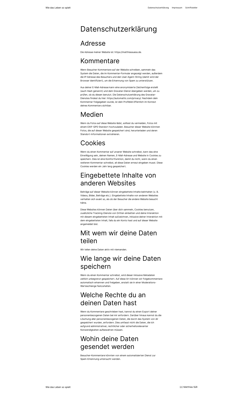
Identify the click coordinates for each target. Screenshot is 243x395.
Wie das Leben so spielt (58, 7)
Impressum (177, 7)
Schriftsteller (191, 7)
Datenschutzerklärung (158, 7)
